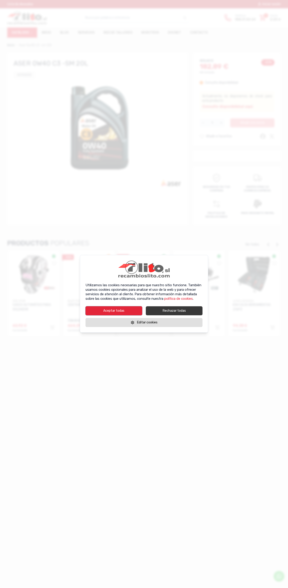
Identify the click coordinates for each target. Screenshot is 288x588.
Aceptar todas (113, 311)
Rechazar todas (174, 311)
